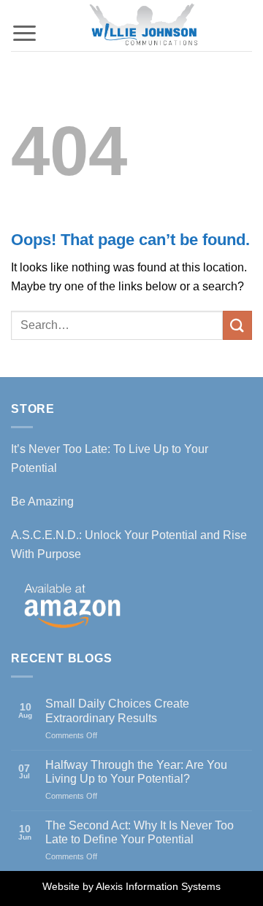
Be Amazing (42, 501)
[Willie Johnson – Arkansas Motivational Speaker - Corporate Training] (145, 25)
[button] (24, 19)
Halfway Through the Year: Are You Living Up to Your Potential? (136, 772)
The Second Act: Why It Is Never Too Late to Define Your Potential (139, 832)
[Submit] (237, 325)
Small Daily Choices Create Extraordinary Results (117, 710)
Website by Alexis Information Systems (131, 886)
